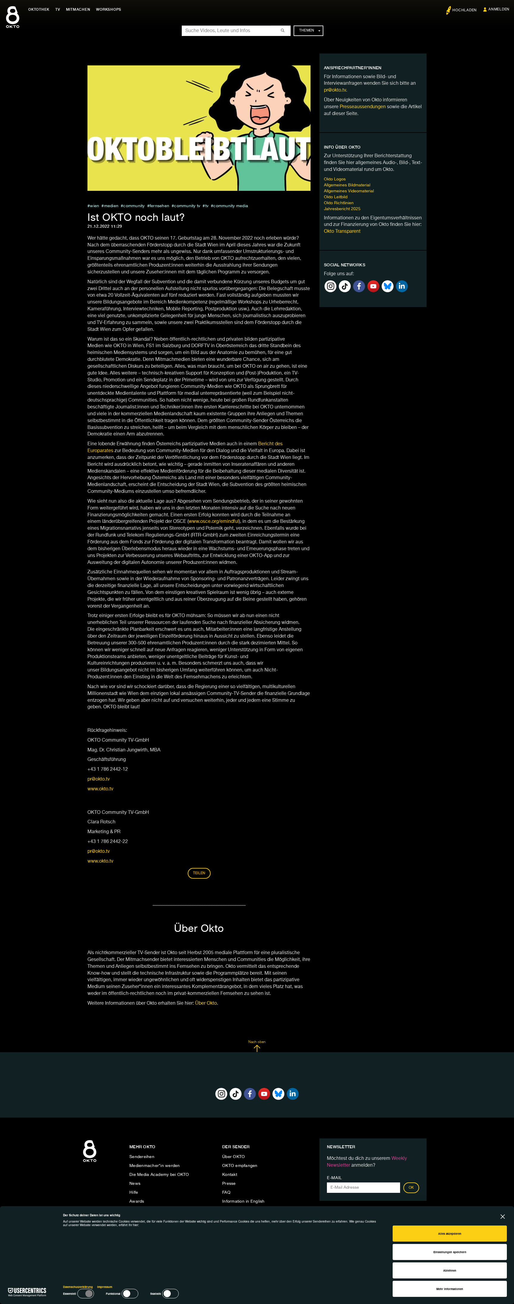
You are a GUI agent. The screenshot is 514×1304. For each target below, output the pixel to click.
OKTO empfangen (240, 1166)
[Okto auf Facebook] (359, 286)
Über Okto (206, 1003)
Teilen (199, 873)
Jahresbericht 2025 (342, 209)
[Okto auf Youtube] (373, 286)
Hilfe (133, 1192)
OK (411, 1188)
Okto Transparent (342, 231)
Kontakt (229, 1175)
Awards (136, 1201)
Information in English (243, 1201)
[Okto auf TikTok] (345, 286)
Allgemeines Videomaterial (349, 191)
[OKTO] (12, 22)
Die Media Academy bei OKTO (159, 1175)
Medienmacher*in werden (154, 1166)
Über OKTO (233, 1157)
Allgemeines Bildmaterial (347, 185)
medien (111, 206)
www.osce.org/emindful (214, 521)
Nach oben (256, 1042)
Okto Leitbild (335, 197)
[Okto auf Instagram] (330, 286)
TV (57, 9)
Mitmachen (78, 9)
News (134, 1184)
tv (207, 206)
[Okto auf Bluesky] (388, 286)
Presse (229, 1184)
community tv (187, 206)
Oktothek (38, 9)
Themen (306, 30)
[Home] (89, 1162)
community (134, 206)
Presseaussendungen (363, 107)
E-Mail (334, 1178)
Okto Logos (335, 179)
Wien (94, 206)
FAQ (226, 1192)
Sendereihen (141, 1157)
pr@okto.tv (98, 779)
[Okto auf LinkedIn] (402, 286)
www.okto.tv (100, 789)
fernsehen (159, 206)
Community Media (230, 206)
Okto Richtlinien (339, 203)
